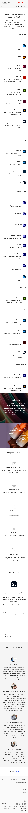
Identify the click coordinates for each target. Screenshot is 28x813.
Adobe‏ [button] (24, 792)
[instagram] (22, 804)
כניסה (5, 2)
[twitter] (19, 804)
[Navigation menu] (26, 2)
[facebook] (25, 804)
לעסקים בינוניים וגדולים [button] (21, 782)
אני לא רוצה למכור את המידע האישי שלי (10, 808)
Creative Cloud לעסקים (21, 6)
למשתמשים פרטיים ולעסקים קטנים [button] (18, 779)
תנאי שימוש (6, 806)
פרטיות (10, 806)
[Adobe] (20, 2)
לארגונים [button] (24, 786)
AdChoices (22, 810)
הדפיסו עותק (18, 771)
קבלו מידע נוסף (21, 439)
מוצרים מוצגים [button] (23, 796)
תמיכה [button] (24, 789)
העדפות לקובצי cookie (22, 808)
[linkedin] (17, 804)
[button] (9, 2)
